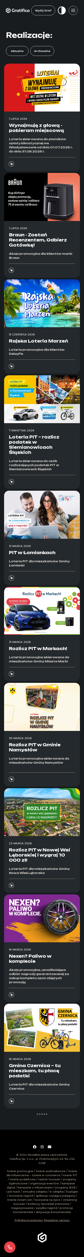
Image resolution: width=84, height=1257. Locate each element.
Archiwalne (42, 51)
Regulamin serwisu (57, 1220)
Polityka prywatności (28, 1220)
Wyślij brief (43, 10)
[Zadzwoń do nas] (9, 1247)
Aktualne (17, 51)
